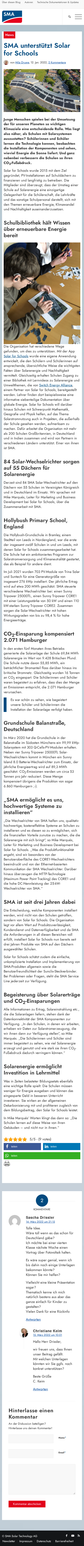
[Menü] (76, 17)
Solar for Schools (16, 356)
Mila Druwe (22, 62)
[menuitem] (11, 2)
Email (62, 1452)
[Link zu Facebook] (67, 1536)
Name (62, 1438)
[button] (22, 1146)
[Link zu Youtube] (73, 1536)
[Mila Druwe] (6, 62)
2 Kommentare (57, 62)
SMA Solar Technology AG (21, 1536)
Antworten (33, 1319)
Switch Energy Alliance (55, 385)
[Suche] (67, 17)
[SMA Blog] (34, 17)
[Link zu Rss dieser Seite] (79, 1536)
